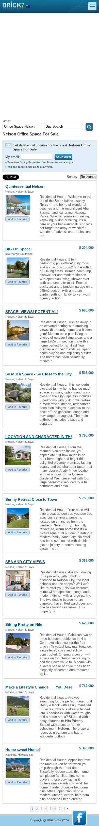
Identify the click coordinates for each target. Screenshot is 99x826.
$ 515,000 (86, 373)
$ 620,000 (86, 623)
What (6, 121)
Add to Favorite (17, 219)
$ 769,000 (86, 686)
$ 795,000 (86, 435)
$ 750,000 (86, 498)
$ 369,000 (86, 560)
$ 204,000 (86, 248)
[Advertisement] (49, 67)
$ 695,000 (86, 310)
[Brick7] (28, 6)
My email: (12, 157)
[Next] (68, 808)
